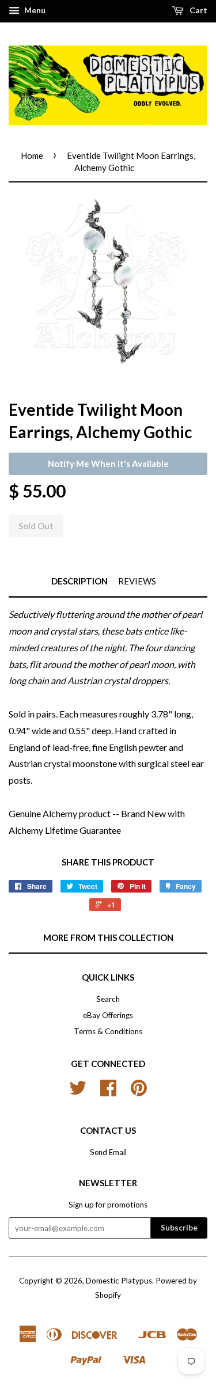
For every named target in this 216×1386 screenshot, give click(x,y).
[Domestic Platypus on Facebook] (108, 1091)
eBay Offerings (108, 1015)
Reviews (137, 581)
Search (108, 999)
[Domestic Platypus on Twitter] (77, 1091)
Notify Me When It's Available (108, 463)
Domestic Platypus (119, 1280)
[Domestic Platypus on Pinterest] (138, 1091)
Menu (34, 10)
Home (32, 155)
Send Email (108, 1152)
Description (79, 581)
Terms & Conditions (108, 1031)
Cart (197, 10)
